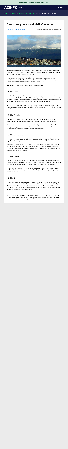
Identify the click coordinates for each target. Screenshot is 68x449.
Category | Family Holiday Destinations (18, 29)
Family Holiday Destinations (26, 13)
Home (5, 13)
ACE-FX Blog (13, 13)
